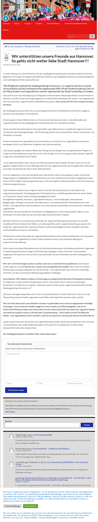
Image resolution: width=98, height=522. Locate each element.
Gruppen (27, 23)
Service (5, 30)
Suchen (8, 421)
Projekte (39, 23)
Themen (16, 23)
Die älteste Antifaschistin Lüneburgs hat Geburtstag (45, 480)
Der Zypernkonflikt (43, 435)
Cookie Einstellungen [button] (12, 506)
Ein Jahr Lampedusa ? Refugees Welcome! (24, 46)
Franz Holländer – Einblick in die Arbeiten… (51, 448)
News (18, 65)
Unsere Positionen (53, 23)
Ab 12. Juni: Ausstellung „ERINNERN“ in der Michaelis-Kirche (52, 463)
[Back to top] (92, 516)
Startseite (6, 23)
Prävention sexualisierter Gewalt (76, 23)
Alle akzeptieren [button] (30, 506)
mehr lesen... (10, 411)
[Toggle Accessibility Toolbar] (6, 18)
